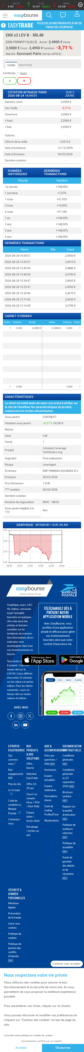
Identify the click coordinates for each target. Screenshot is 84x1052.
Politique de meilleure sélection (69, 829)
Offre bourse (30, 766)
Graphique (25, 65)
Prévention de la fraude (14, 915)
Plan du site (14, 784)
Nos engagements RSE (15, 774)
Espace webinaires (50, 788)
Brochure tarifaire (68, 794)
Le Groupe (14, 790)
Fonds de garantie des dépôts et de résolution (69, 865)
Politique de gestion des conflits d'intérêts (14, 950)
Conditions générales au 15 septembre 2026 (69, 778)
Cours (11, 65)
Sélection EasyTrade (32, 776)
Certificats (9, 73)
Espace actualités (49, 778)
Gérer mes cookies (14, 926)
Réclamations (51, 821)
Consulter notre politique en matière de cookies (28, 1035)
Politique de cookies (14, 936)
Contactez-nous (14, 821)
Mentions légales (13, 905)
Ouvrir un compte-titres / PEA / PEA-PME (33, 800)
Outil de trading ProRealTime (51, 810)
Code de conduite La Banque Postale (14, 807)
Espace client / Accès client (33, 816)
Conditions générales (68, 757)
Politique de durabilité (69, 845)
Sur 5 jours (69, 94)
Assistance (50, 770)
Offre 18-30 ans (31, 786)
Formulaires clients (50, 798)
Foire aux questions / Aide (50, 759)
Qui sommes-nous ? (13, 759)
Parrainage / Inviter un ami (32, 831)
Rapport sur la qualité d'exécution (69, 810)
